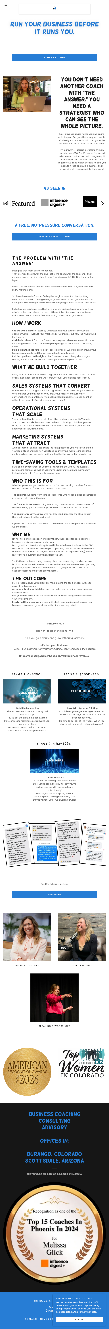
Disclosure (54, 894)
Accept (79, 1319)
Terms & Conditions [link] (52, 1319)
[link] (54, 5)
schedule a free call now (54, 236)
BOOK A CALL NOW (54, 57)
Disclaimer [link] (31, 1319)
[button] (11, 4)
